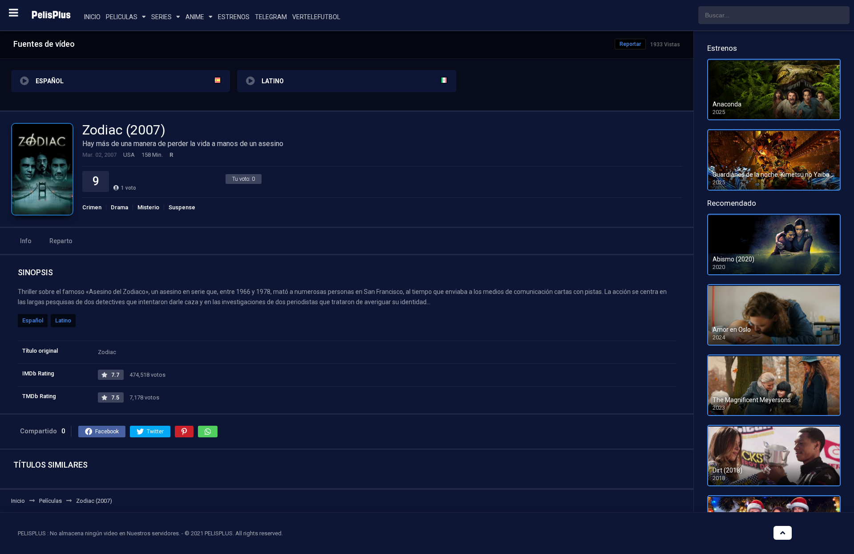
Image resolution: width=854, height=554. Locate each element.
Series (161, 16)
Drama (119, 207)
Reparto (61, 240)
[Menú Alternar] (13, 12)
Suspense (182, 207)
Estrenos (234, 16)
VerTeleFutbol (316, 16)
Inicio (92, 16)
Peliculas (121, 16)
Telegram (271, 16)
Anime (194, 16)
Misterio (148, 207)
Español (32, 320)
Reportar (630, 44)
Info (26, 240)
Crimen (91, 207)
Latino (63, 320)
